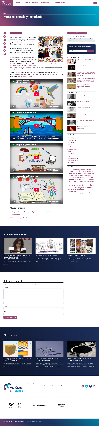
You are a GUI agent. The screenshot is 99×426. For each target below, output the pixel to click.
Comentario (6, 287)
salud (77, 192)
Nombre (5, 301)
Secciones (30, 386)
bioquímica (73, 173)
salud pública (81, 192)
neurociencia (72, 189)
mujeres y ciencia (85, 188)
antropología (74, 169)
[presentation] (81, 61)
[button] (4, 33)
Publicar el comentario (10, 317)
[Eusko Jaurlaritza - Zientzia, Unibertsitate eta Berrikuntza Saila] (61, 405)
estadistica (76, 177)
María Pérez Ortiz (55, 74)
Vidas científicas (71, 160)
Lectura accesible (16, 33)
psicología (92, 189)
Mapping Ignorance (73, 340)
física (81, 179)
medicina (90, 185)
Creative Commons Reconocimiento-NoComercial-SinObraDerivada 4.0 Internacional (41, 423)
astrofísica (88, 169)
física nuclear (85, 179)
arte (84, 169)
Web (4, 311)
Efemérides (70, 140)
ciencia (32, 63)
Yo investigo (70, 162)
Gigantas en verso (72, 149)
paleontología (80, 189)
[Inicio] (6, 3)
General (69, 148)
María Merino (37, 74)
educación (91, 175)
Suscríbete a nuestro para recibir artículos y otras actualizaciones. (80, 47)
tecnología (20, 65)
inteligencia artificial (84, 183)
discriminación (73, 175)
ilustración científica (89, 181)
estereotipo (81, 177)
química (72, 192)
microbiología (74, 187)
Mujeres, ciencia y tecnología (50, 63)
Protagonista (70, 157)
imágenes (28, 67)
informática (72, 183)
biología (82, 171)
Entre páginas (70, 146)
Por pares (69, 155)
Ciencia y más (70, 139)
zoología (81, 193)
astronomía (74, 171)
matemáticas (27, 65)
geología (71, 181)
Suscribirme (90, 50)
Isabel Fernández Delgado (24, 76)
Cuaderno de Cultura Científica (13, 340)
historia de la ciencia (72, 40)
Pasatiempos (70, 153)
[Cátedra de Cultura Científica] (16, 405)
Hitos (4, 13)
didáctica (81, 38)
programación (87, 189)
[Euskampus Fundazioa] (39, 405)
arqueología (79, 169)
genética (91, 180)
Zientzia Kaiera (40, 340)
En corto (69, 142)
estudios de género (89, 38)
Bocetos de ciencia (72, 137)
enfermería (72, 177)
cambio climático (87, 173)
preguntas (21, 67)
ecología (86, 175)
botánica (80, 173)
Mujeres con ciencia (66, 386)
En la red (69, 144)
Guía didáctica (16, 214)
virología (92, 192)
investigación (71, 185)
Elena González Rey (20, 74)
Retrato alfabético (71, 158)
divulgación (81, 175)
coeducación (75, 38)
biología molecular (89, 171)
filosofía (76, 179)
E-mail (5, 306)
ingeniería (13, 65)
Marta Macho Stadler (29, 217)
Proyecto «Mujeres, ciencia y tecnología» (24, 212)
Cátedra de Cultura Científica (47, 386)
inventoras (90, 183)
